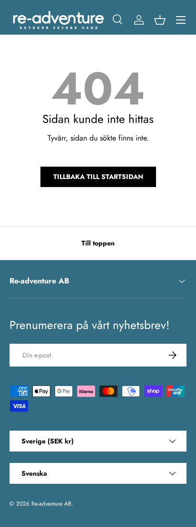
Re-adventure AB (51, 503)
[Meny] (180, 19)
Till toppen (98, 243)
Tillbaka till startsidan (98, 176)
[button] (159, 19)
